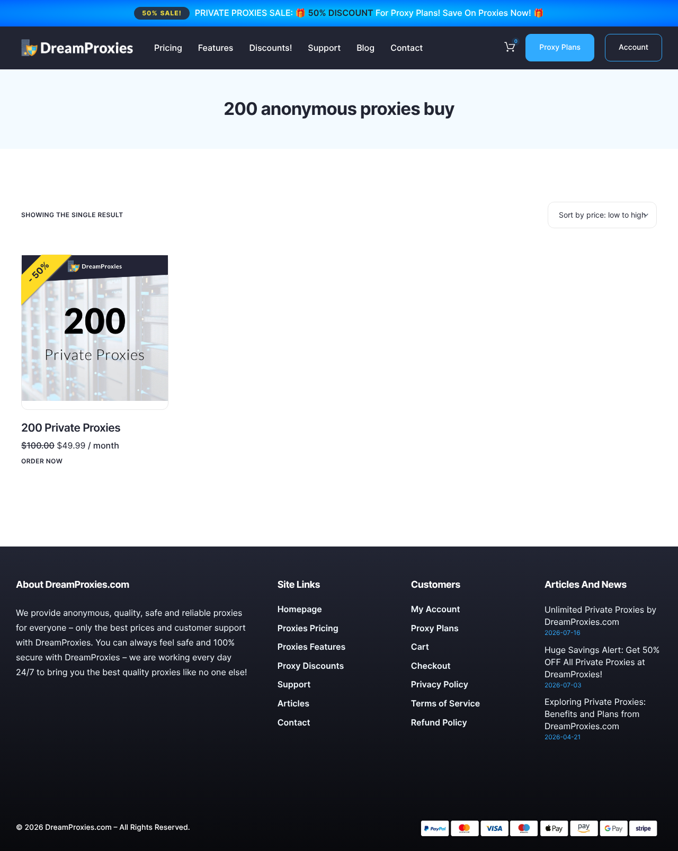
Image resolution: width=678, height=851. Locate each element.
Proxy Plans (560, 47)
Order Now (42, 461)
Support (324, 47)
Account (633, 47)
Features (216, 47)
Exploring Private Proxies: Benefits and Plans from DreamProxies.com (595, 713)
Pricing (168, 47)
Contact (406, 47)
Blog (365, 47)
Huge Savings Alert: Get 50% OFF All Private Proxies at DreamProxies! (602, 661)
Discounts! (270, 47)
